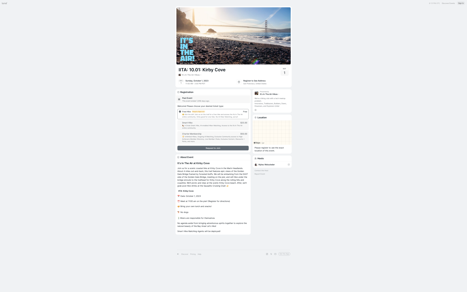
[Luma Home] (4, 3)
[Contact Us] (275, 254)
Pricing (193, 254)
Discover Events (448, 3)
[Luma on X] (271, 254)
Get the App (284, 254)
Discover (184, 254)
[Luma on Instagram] (267, 254)
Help (199, 254)
